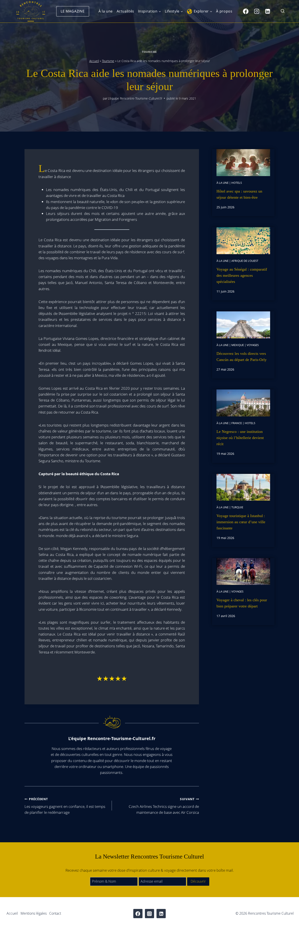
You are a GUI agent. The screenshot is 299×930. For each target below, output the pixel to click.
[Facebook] (245, 11)
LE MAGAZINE (73, 11)
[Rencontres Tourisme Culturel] (30, 11)
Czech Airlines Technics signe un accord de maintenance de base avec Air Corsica (164, 806)
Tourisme (149, 52)
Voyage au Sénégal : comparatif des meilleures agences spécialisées (241, 275)
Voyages (253, 345)
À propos (224, 11)
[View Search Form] (282, 11)
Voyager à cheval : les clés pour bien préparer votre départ (241, 603)
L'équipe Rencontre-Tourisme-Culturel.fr (135, 98)
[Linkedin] (267, 11)
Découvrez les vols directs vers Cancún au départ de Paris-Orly (241, 356)
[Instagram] (256, 11)
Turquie (237, 507)
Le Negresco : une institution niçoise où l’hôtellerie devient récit (240, 437)
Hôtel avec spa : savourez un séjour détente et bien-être (239, 194)
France (236, 423)
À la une (105, 11)
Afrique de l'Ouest (244, 261)
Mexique (237, 345)
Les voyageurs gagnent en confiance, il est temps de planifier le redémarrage (65, 806)
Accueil (94, 61)
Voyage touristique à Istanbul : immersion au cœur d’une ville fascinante (240, 522)
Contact (55, 913)
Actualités (125, 11)
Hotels (236, 183)
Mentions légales (34, 913)
